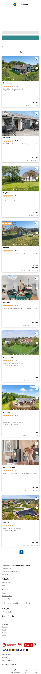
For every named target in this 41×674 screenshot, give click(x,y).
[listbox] (20, 13)
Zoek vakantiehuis (15, 672)
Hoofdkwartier (6, 582)
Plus (3, 585)
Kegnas (6, 193)
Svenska (5, 633)
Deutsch (5, 624)
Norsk (4, 630)
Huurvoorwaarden (8, 660)
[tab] (13, 80)
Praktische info (7, 596)
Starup (6, 247)
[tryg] (29, 646)
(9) (20, 38)
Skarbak (6, 138)
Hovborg (6, 412)
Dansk (4, 636)
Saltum (6, 522)
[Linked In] (14, 616)
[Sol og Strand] (20, 4)
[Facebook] (9, 616)
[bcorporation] (35, 646)
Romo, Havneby (9, 467)
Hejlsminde (8, 357)
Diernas (6, 302)
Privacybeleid (6, 655)
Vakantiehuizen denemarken (11, 571)
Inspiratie (5, 574)
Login (4, 593)
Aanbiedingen (6, 569)
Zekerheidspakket (8, 599)
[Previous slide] (4, 68)
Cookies (4, 657)
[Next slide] (36, 68)
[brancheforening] (9, 646)
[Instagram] (4, 616)
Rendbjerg (7, 83)
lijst (25, 672)
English (4, 627)
